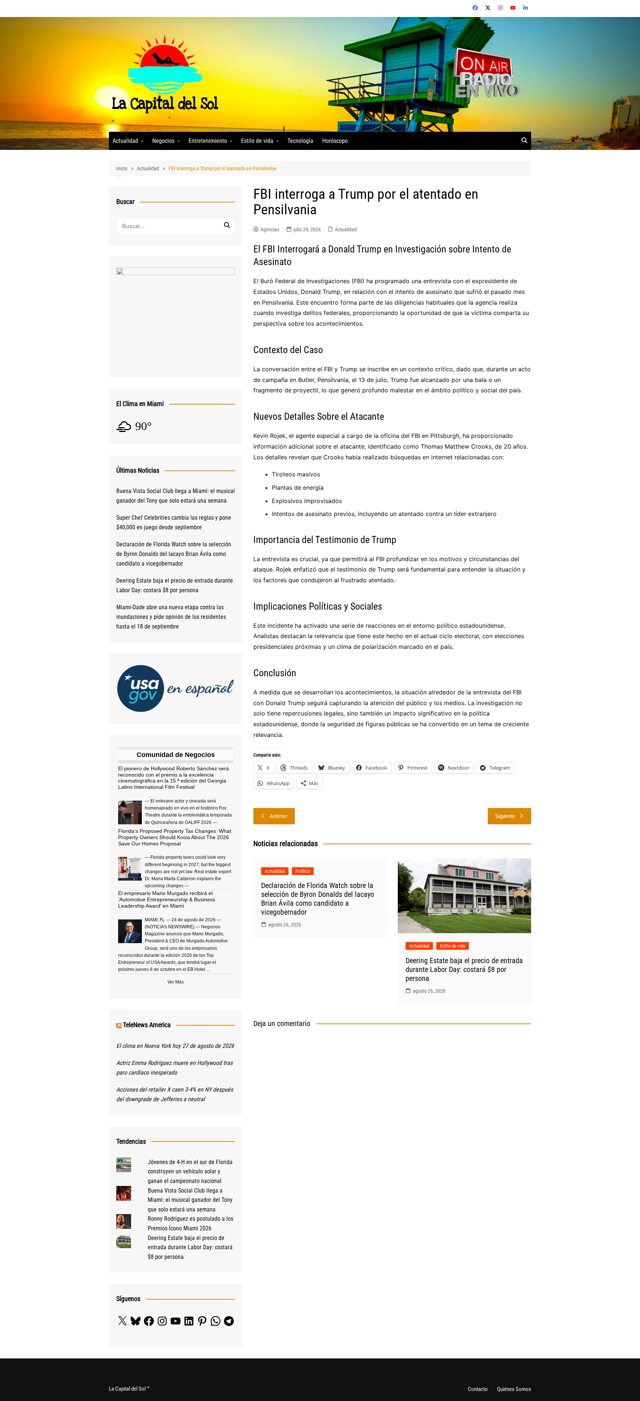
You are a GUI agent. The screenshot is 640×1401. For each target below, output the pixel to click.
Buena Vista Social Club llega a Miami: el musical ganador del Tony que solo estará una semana (175, 495)
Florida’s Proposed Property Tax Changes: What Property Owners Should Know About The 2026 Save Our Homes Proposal (174, 837)
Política (303, 871)
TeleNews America (147, 1025)
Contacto (478, 1389)
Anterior (278, 816)
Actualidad (125, 140)
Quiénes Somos (514, 1389)
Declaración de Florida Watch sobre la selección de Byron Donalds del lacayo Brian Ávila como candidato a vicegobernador (317, 898)
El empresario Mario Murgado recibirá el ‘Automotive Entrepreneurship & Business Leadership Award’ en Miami (166, 899)
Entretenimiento (208, 140)
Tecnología (300, 140)
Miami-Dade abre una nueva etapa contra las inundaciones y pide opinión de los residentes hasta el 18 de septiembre (171, 617)
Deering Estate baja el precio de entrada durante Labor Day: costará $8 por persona (464, 969)
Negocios (163, 140)
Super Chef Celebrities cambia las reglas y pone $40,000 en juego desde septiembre (173, 522)
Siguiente (505, 816)
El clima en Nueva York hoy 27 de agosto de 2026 (175, 1045)
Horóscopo (335, 140)
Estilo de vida (257, 140)
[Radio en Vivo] (484, 73)
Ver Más (175, 982)
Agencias (269, 229)
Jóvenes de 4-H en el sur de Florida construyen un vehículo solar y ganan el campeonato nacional (190, 1171)
